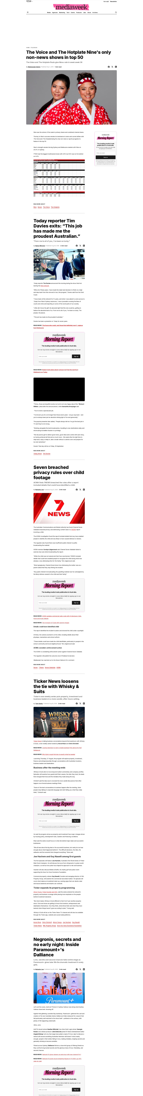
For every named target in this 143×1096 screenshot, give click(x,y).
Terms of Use (63, 361)
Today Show (38, 453)
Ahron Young (57, 922)
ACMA (59, 667)
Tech (68, 12)
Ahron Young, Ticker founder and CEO (45, 892)
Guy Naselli (76, 922)
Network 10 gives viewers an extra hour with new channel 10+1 (61, 1054)
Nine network (45, 286)
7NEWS (73, 529)
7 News (41, 667)
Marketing (62, 12)
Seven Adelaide (50, 667)
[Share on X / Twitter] (112, 67)
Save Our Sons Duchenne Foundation (69, 925)
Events (73, 12)
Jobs (84, 12)
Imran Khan (37, 922)
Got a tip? (106, 1)
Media (49, 12)
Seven (40, 207)
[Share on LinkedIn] (116, 67)
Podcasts (79, 12)
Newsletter (113, 1)
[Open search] (116, 12)
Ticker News (37, 741)
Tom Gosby (39, 703)
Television (34, 47)
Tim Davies (46, 453)
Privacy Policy (73, 361)
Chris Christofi (47, 922)
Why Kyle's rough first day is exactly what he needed (58, 754)
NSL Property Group (49, 925)
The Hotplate (55, 207)
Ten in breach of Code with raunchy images (55, 622)
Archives (95, 12)
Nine (35, 207)
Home (27, 47)
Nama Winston (40, 246)
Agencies (55, 12)
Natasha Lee (39, 489)
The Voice (46, 207)
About (89, 12)
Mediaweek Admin (34, 67)
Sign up (76, 356)
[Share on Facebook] (109, 67)
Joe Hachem (67, 922)
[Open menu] (27, 12)
